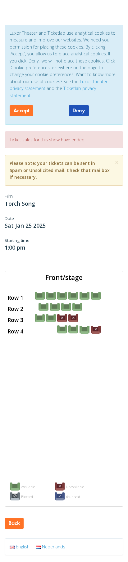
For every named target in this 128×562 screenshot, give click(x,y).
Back (14, 523)
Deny (78, 110)
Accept (21, 110)
